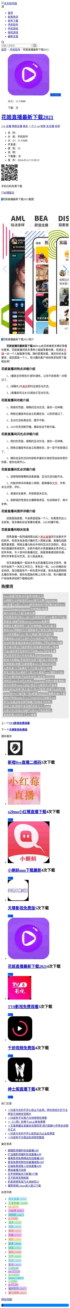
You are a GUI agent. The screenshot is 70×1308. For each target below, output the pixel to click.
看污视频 (17, 1292)
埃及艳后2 (46, 710)
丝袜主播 (29, 613)
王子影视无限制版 (18, 1177)
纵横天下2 (25, 668)
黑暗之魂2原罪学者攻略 (17, 706)
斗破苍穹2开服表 (47, 685)
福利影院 (17, 1288)
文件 (54, 483)
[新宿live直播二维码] (15, 754)
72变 (29, 672)
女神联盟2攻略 (12, 664)
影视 (14, 1264)
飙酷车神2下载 (56, 693)
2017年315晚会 (29, 634)
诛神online (38, 651)
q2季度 (54, 647)
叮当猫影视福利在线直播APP (24, 1154)
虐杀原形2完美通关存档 (35, 647)
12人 (26, 698)
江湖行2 (26, 638)
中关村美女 (28, 655)
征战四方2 (59, 689)
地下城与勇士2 (12, 647)
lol (13, 1206)
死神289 (20, 596)
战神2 (7, 698)
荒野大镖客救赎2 (55, 681)
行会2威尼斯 (11, 651)
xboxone (24, 609)
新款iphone (25, 621)
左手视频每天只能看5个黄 (23, 1174)
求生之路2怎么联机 (15, 672)
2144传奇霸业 (11, 634)
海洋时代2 (25, 651)
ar (13, 1218)
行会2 (63, 617)
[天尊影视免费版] (18, 900)
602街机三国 (39, 638)
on (38, 126)
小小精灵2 (52, 617)
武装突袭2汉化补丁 (15, 714)
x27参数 (31, 714)
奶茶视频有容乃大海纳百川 (23, 1181)
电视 (14, 1230)
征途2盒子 (50, 626)
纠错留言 (9, 192)
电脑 (14, 1226)
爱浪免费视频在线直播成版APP (26, 1162)
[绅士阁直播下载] (20, 1081)
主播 (8, 126)
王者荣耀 (18, 1203)
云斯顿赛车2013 (31, 664)
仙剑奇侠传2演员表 (34, 676)
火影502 (34, 710)
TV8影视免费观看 (19, 723)
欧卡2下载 (16, 693)
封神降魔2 (37, 626)
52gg (6, 693)
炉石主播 (50, 651)
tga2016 (43, 693)
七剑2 (60, 672)
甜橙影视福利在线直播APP (23, 1150)
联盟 (14, 1247)
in (4, 126)
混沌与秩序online (13, 685)
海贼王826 (50, 698)
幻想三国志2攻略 (42, 668)
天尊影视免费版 (18, 729)
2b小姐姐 (39, 672)
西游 (14, 1260)
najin (47, 706)
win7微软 (50, 672)
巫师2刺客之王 (34, 596)
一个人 (32, 126)
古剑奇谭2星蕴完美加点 (17, 642)
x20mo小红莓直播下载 (27, 812)
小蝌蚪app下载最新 (24, 870)
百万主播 (9, 676)
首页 (10, 13)
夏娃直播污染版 (17, 1170)
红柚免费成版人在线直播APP (24, 1166)
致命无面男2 (46, 634)
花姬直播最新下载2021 (27, 117)
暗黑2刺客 (46, 689)
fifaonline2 (51, 600)
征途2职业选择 (12, 689)
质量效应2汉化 (12, 638)
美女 (25, 126)
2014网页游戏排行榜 (36, 604)
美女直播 (45, 536)
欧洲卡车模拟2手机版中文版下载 (22, 659)
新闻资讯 (13, 16)
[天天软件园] (9, 3)
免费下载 (55, 94)
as (13, 1284)
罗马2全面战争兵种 (15, 702)
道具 (14, 1222)
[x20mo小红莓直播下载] (24, 803)
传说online (17, 698)
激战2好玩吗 (48, 664)
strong (16, 1278)
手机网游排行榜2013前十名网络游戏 (24, 617)
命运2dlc (8, 630)
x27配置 (8, 604)
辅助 (14, 1239)
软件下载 (13, 20)
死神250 (52, 638)
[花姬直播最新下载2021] (28, 958)
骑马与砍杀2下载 (13, 613)
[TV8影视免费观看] (19, 998)
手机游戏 (13, 28)
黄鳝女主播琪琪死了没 (17, 626)
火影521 (18, 604)
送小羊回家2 (50, 659)
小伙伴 (16, 1210)
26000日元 (36, 698)
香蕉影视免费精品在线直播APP (26, 1158)
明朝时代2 (20, 630)
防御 (14, 1235)
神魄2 (30, 702)
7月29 (35, 689)
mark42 (40, 655)
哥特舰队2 (38, 642)
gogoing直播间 (41, 621)
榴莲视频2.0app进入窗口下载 (24, 1185)
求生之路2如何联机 (52, 630)
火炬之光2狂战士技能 (16, 710)
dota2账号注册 (36, 600)
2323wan (39, 681)
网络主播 (17, 126)
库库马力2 (38, 706)
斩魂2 (18, 676)
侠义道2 (26, 689)
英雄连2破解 (11, 621)
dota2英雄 (9, 596)
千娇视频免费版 (21, 1048)
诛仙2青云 (30, 685)
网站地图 (6, 1299)
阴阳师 (16, 1214)
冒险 (14, 1252)
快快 (43, 126)
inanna (15, 609)
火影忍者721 (11, 668)
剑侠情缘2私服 (39, 609)
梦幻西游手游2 (12, 655)
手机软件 (13, 24)
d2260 (48, 655)
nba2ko (50, 676)
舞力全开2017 (57, 604)
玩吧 (57, 126)
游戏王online (11, 681)
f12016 (7, 609)
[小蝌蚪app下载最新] (28, 862)
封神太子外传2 (43, 702)
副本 (14, 1243)
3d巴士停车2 (26, 681)
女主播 (50, 126)
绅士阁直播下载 (21, 1089)
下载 (10, 770)
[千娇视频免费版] (20, 1039)
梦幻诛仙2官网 (53, 642)
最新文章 (13, 36)
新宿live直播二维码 (24, 762)
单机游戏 (13, 32)
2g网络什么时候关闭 (15, 600)
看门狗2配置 (30, 693)
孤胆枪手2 (33, 630)
